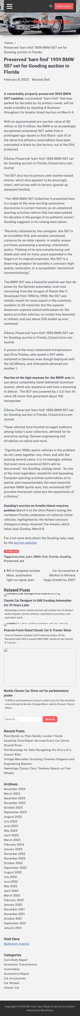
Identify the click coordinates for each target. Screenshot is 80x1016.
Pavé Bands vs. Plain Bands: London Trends (33, 736)
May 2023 (10, 830)
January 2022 (13, 904)
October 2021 (13, 918)
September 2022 (15, 867)
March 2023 (12, 839)
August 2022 (13, 872)
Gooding (65, 556)
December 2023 (14, 798)
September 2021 (15, 923)
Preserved (11, 560)
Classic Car (11, 551)
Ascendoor (68, 1006)
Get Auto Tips (52, 21)
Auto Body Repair (16, 959)
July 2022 (10, 877)
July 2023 (10, 821)
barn (29, 556)
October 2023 (13, 807)
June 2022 (11, 881)
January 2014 (13, 927)
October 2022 (13, 863)
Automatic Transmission (20, 964)
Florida (53, 556)
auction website (25, 543)
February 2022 (14, 900)
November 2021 (14, 914)
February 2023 (14, 844)
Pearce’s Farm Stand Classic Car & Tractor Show (37, 630)
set (22, 560)
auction (20, 556)
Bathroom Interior (16, 944)
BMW (37, 556)
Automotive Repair (16, 973)
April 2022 (11, 890)
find (44, 556)
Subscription (64, 6)
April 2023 (11, 835)
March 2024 (12, 793)
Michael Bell (41, 79)
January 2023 (13, 849)
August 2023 (13, 816)
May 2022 (10, 886)
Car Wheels (11, 983)
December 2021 (14, 909)
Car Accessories (15, 978)
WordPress (47, 1010)
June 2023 (11, 826)
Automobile (12, 969)
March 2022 (12, 895)
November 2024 (14, 789)
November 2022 (14, 858)
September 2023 (15, 812)
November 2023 (14, 802)
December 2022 (14, 853)
